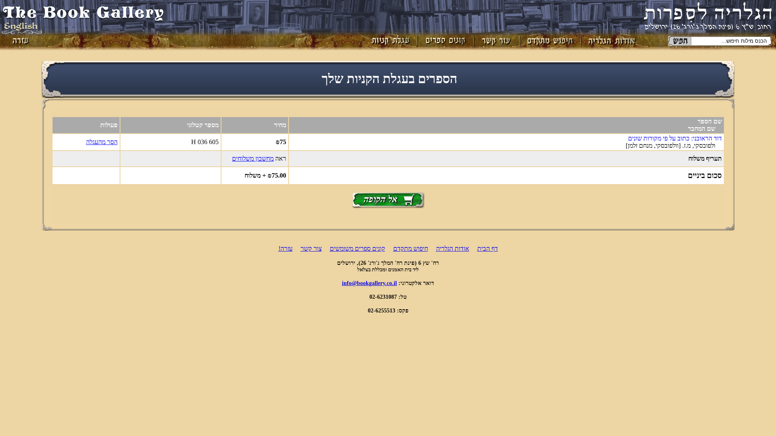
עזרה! (285, 248)
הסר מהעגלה (102, 141)
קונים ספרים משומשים (357, 248)
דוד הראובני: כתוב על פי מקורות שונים (675, 138)
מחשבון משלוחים (253, 158)
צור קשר (311, 248)
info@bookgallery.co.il (369, 283)
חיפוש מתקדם (410, 248)
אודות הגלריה (452, 248)
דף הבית (487, 248)
